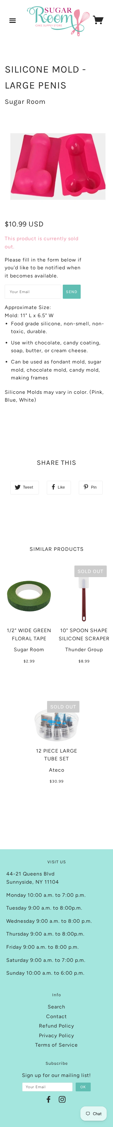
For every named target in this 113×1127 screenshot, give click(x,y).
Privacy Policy (56, 1035)
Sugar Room (25, 102)
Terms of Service (56, 1045)
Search (56, 1007)
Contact (56, 1016)
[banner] (58, 21)
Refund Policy (56, 1026)
